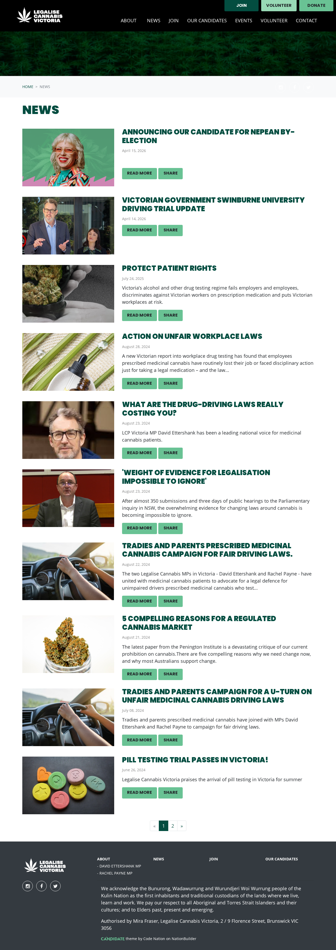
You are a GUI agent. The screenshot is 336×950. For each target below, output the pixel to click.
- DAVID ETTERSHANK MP (119, 866)
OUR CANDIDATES (281, 858)
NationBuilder (184, 938)
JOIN (241, 6)
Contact (306, 20)
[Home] (43, 15)
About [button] (132, 20)
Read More (139, 173)
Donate (316, 6)
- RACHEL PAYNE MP (114, 873)
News (153, 20)
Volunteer (279, 6)
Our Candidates (207, 20)
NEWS (158, 858)
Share (171, 173)
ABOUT (103, 858)
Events (243, 20)
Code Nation (154, 938)
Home (27, 86)
